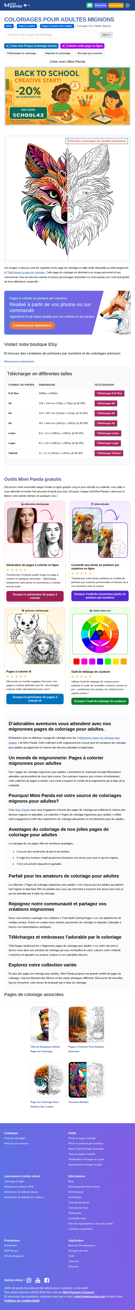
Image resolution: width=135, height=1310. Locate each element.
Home (9, 26)
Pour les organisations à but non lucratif (90, 1223)
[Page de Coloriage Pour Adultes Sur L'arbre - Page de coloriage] (48, 1080)
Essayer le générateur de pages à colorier (35, 596)
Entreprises (12, 1240)
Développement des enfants (84, 1186)
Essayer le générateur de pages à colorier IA (35, 699)
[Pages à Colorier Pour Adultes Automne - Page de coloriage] (86, 1025)
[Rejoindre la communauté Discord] (89, 5)
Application (76, 1240)
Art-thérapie (75, 1197)
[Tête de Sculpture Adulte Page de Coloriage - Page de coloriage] (48, 1025)
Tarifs (71, 1256)
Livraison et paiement (80, 1228)
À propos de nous (78, 1207)
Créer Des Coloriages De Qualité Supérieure (96, 140)
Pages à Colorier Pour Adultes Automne (86, 1049)
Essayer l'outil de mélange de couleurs (100, 701)
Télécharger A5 (106, 403)
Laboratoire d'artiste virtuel (22, 1176)
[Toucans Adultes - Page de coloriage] (86, 1080)
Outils (72, 1133)
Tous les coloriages (14, 1138)
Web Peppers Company (78, 1292)
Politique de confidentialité (22, 1300)
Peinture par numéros (16, 1143)
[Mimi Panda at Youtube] (39, 1280)
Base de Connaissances (81, 1245)
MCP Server (11, 1250)
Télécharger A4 (106, 413)
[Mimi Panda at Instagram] (30, 1280)
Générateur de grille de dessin (21, 1191)
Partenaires (74, 1213)
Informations (76, 1176)
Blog (70, 1181)
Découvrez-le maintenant (19, 361)
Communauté (75, 1191)
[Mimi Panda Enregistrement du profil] (67, 96)
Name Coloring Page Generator (86, 1148)
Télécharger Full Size (109, 393)
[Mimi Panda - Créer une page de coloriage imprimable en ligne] (13, 5)
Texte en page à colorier (81, 1154)
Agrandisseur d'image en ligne (85, 1164)
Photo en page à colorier (82, 1138)
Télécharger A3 (106, 423)
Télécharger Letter (108, 433)
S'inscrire (100, 5)
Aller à (106, 34)
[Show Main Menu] (128, 5)
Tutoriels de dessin (78, 1202)
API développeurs (14, 1256)
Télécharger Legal (107, 443)
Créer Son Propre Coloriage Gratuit (33, 45)
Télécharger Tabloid (109, 453)
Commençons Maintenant (32, 325)
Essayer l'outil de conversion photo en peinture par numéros (100, 596)
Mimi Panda (22, 809)
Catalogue (11, 1133)
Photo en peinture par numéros (85, 1143)
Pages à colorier (27, 26)
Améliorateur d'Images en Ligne (86, 1159)
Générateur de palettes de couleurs (24, 1197)
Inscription (116, 5)
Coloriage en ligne (14, 1181)
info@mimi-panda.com (90, 1296)
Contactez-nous (77, 1218)
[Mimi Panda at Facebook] (48, 1280)
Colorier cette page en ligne (84, 45)
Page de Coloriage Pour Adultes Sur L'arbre (44, 1104)
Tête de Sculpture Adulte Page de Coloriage (45, 1049)
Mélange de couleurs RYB (18, 1186)
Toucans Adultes (78, 1102)
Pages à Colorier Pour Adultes (57, 26)
